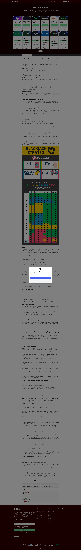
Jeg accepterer (40, 278)
